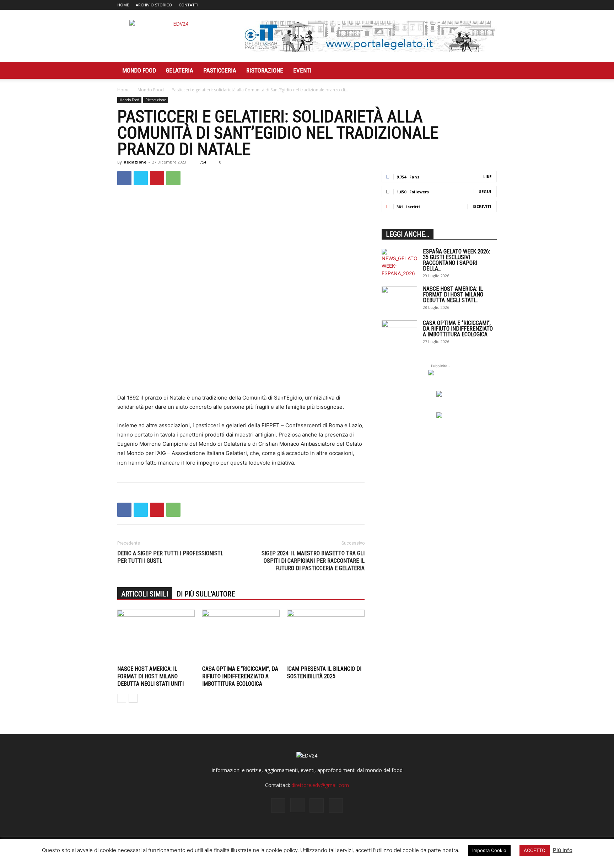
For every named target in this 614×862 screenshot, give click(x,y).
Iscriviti (482, 206)
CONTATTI (188, 4)
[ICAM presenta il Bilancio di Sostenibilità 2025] (326, 636)
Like (487, 176)
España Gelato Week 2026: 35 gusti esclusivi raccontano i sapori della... (456, 260)
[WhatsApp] (173, 178)
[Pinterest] (157, 178)
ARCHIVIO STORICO (154, 4)
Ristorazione (264, 70)
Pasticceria (219, 70)
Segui (485, 191)
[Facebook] (456, 5)
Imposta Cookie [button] (489, 850)
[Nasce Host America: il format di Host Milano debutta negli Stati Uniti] (156, 636)
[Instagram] (468, 5)
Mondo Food (139, 70)
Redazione (135, 162)
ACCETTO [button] (534, 850)
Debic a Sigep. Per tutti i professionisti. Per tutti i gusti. (170, 557)
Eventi (302, 70)
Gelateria (179, 70)
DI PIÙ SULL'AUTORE (206, 594)
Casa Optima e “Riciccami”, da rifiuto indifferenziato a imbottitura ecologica (240, 676)
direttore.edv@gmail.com (320, 785)
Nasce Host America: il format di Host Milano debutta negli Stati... (453, 294)
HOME (123, 4)
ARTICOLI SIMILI (145, 594)
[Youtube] (491, 5)
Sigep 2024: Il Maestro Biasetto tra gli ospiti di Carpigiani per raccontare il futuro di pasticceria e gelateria (313, 561)
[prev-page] (121, 698)
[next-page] (133, 698)
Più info (562, 850)
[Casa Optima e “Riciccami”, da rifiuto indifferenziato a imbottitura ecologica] (241, 636)
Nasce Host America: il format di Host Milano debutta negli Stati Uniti (150, 676)
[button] (488, 71)
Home (123, 90)
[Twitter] (479, 5)
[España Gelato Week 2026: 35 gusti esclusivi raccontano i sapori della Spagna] (399, 263)
